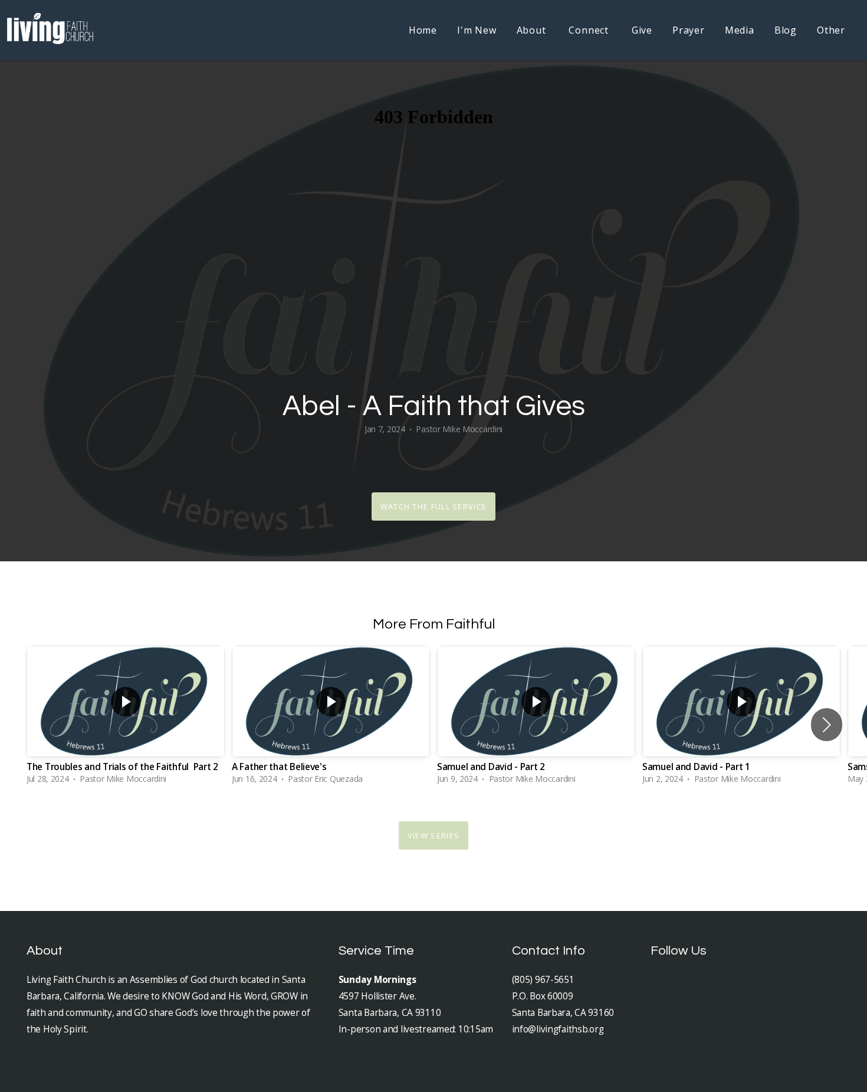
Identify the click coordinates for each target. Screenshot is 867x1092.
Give (642, 30)
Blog (785, 30)
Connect (590, 30)
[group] (126, 718)
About (533, 30)
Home (423, 30)
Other (831, 30)
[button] (827, 725)
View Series (433, 835)
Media (739, 30)
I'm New (477, 30)
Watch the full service (433, 506)
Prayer (688, 30)
